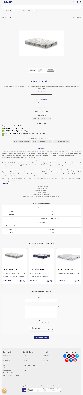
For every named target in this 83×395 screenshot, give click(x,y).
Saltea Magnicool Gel (37, 269)
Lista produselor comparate (30, 368)
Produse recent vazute (29, 365)
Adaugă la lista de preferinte (23, 141)
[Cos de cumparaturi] (81, 2)
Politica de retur (27, 358)
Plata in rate (6, 355)
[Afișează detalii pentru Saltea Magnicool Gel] (41, 261)
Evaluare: (41, 321)
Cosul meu (45, 360)
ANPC (4, 365)
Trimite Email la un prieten (62, 141)
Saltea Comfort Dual (10, 269)
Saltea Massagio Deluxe (65, 269)
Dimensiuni (41, 115)
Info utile (5, 368)
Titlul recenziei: (41, 297)
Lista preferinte (46, 363)
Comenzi (44, 358)
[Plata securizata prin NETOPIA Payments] (24, 390)
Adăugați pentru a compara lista (43, 141)
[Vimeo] (77, 356)
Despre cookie (7, 370)
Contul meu (45, 355)
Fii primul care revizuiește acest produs (41, 94)
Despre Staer (6, 360)
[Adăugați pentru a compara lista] (20, 281)
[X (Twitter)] (69, 356)
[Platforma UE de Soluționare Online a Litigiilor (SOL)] (53, 390)
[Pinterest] (73, 356)
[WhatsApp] (74, 2)
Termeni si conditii (8, 373)
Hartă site (5, 358)
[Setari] (4, 390)
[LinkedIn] (71, 360)
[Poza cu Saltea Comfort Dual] (33, 70)
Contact (5, 363)
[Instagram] (75, 360)
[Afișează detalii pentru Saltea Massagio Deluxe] (68, 261)
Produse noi (26, 370)
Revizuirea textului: (41, 304)
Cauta (24, 355)
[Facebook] (64, 356)
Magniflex (44, 99)
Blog (24, 363)
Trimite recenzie (41, 338)
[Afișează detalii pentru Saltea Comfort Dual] (14, 261)
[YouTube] (66, 360)
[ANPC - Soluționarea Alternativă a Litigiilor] (36, 390)
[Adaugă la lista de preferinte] (24, 281)
